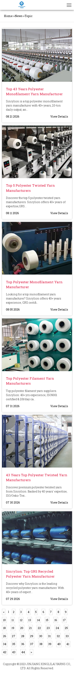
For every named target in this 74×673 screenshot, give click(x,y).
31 (49, 636)
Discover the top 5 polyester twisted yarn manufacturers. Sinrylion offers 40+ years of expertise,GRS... (36, 202)
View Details (59, 116)
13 (29, 620)
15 (47, 620)
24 (57, 628)
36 (22, 644)
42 (4, 652)
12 (21, 620)
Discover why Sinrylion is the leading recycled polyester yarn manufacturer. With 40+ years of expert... (35, 588)
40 (59, 644)
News (18, 16)
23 (48, 628)
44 (23, 652)
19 (12, 628)
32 (58, 636)
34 (4, 644)
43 (13, 652)
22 (39, 628)
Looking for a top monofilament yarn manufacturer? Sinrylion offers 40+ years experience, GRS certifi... (33, 298)
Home (8, 16)
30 (40, 636)
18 (4, 628)
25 (66, 628)
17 (64, 620)
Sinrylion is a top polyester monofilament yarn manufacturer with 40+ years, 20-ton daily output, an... (34, 105)
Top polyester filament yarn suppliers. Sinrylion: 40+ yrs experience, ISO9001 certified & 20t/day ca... (31, 395)
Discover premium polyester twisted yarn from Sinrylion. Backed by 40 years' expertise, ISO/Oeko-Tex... (36, 491)
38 (40, 644)
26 (4, 636)
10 (4, 620)
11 (12, 620)
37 (31, 644)
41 (67, 644)
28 (22, 636)
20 (21, 628)
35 (13, 644)
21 (30, 628)
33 (67, 636)
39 (49, 644)
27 (13, 636)
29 (31, 636)
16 (55, 620)
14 (38, 620)
